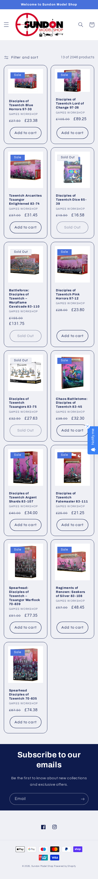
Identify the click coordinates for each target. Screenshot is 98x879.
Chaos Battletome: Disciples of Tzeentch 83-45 (71, 403)
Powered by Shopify (65, 866)
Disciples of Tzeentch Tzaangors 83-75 (23, 403)
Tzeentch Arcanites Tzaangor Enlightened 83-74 (25, 199)
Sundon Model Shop (42, 866)
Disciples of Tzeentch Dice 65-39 (71, 199)
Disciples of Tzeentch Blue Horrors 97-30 (21, 105)
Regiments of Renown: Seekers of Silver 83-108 (70, 592)
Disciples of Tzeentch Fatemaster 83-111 (72, 497)
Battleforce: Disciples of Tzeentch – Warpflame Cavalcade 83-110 (24, 298)
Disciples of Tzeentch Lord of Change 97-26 (70, 103)
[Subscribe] (82, 799)
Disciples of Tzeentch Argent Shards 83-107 (23, 497)
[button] (6, 24)
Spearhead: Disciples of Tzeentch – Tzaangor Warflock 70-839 (24, 596)
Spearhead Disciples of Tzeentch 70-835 (23, 694)
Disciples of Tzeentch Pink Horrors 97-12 (68, 294)
